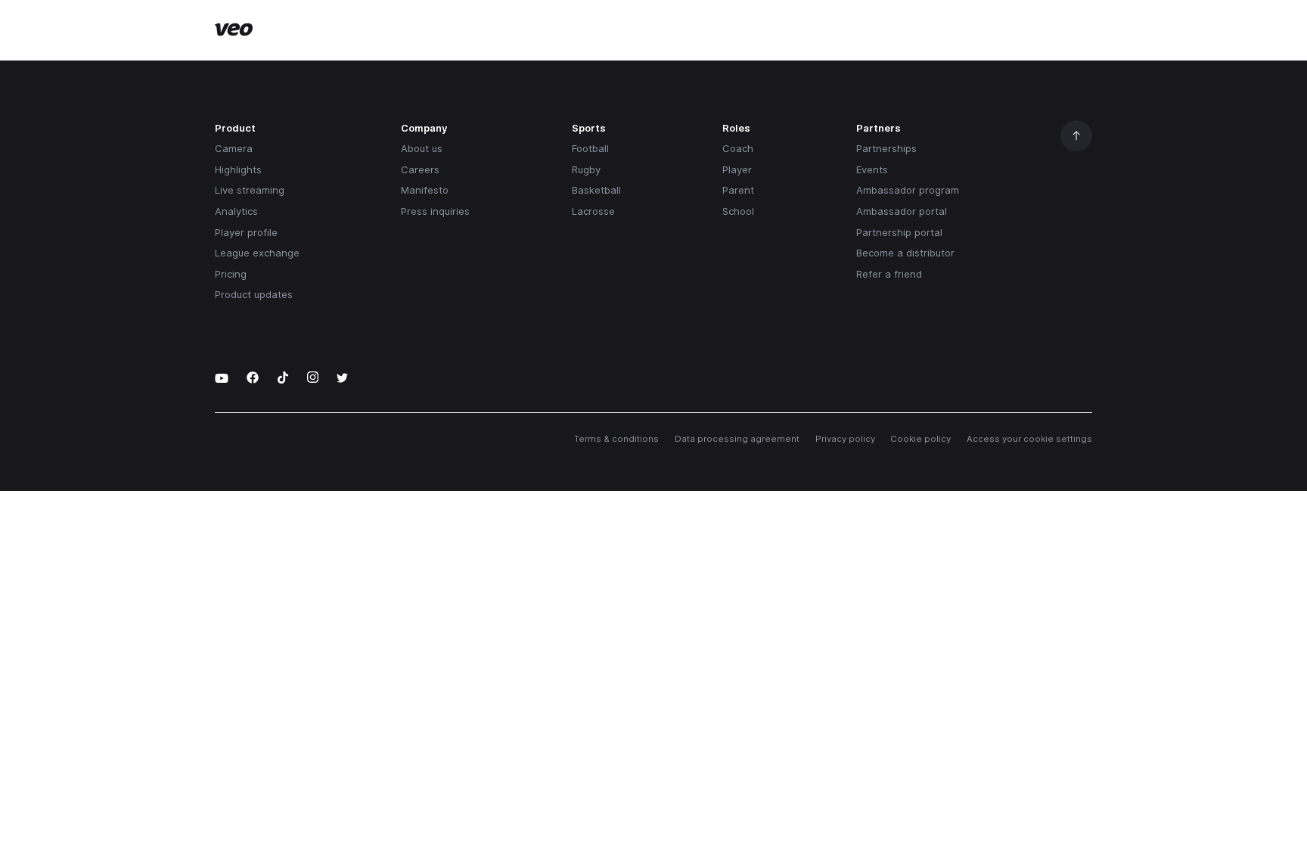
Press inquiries (435, 211)
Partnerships (886, 148)
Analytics (236, 211)
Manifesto (425, 190)
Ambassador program (907, 190)
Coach (737, 148)
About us (421, 148)
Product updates (254, 294)
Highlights (238, 169)
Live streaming (249, 190)
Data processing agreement (737, 438)
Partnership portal (899, 232)
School (738, 211)
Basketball (596, 190)
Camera (234, 148)
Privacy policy (845, 438)
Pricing (231, 274)
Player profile (246, 232)
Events (872, 169)
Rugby (586, 169)
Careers (420, 169)
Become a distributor (905, 253)
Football (590, 148)
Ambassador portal (901, 211)
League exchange (257, 253)
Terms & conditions (616, 438)
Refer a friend (889, 274)
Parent (738, 190)
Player (737, 169)
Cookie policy (920, 438)
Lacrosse (593, 211)
